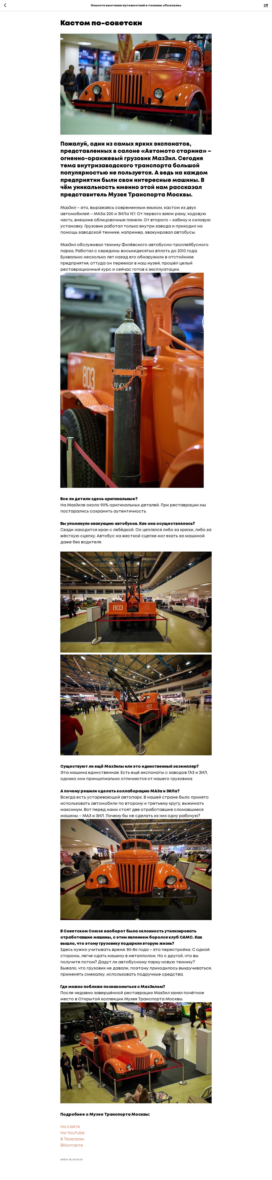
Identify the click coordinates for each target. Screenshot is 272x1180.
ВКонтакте (72, 1145)
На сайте (70, 1127)
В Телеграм (72, 1139)
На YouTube (73, 1133)
